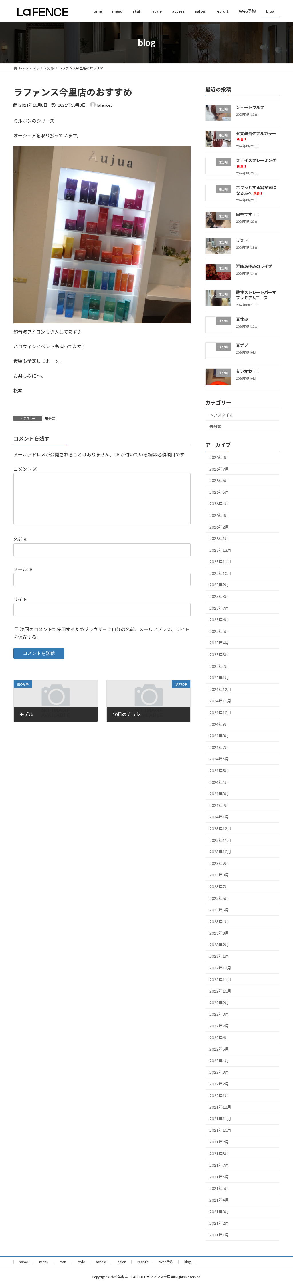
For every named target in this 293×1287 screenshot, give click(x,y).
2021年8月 (219, 1153)
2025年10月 (220, 573)
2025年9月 (219, 584)
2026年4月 (219, 503)
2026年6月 (219, 480)
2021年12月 (220, 1107)
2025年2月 (219, 666)
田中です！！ (248, 214)
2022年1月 (219, 1095)
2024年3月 (219, 793)
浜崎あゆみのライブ (254, 266)
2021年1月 (219, 1234)
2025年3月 (219, 654)
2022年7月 (219, 1025)
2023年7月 (219, 886)
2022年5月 (219, 1049)
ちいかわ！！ (248, 371)
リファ (242, 240)
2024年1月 (219, 816)
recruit (142, 1262)
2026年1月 (219, 538)
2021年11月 (220, 1118)
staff (63, 1262)
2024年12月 (220, 689)
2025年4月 (219, 642)
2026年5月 (219, 491)
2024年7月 (219, 747)
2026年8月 (219, 457)
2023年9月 (219, 863)
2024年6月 (219, 758)
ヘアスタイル (221, 414)
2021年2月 (219, 1223)
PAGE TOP (280, 1243)
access (101, 1262)
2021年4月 (219, 1200)
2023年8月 (219, 874)
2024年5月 (219, 770)
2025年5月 (219, 631)
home (23, 1262)
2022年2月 (219, 1083)
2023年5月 (219, 909)
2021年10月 (220, 1130)
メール (23, 569)
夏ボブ (242, 345)
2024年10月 (220, 712)
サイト (20, 599)
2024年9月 (219, 724)
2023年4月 (219, 921)
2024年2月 (219, 805)
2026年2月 (219, 526)
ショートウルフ (250, 107)
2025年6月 (219, 619)
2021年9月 (219, 1141)
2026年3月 (219, 515)
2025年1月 (219, 677)
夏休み (242, 319)
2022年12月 (220, 967)
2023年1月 (219, 956)
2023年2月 (219, 944)
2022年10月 (220, 991)
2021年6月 (219, 1176)
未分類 (50, 418)
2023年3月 (219, 933)
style (81, 1262)
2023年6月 (219, 898)
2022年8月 (219, 1014)
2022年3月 (219, 1072)
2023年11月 (220, 840)
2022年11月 (220, 979)
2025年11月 (220, 561)
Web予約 (166, 1262)
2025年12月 (220, 549)
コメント (25, 469)
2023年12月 (220, 828)
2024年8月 (219, 735)
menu (43, 1262)
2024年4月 (219, 782)
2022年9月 (219, 1002)
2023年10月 (220, 851)
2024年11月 (220, 700)
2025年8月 (219, 596)
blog (187, 1262)
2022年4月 (219, 1060)
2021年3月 (219, 1211)
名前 (20, 539)
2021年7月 (219, 1165)
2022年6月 (219, 1037)
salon (122, 1262)
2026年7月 (219, 468)
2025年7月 (219, 607)
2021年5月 (219, 1188)
